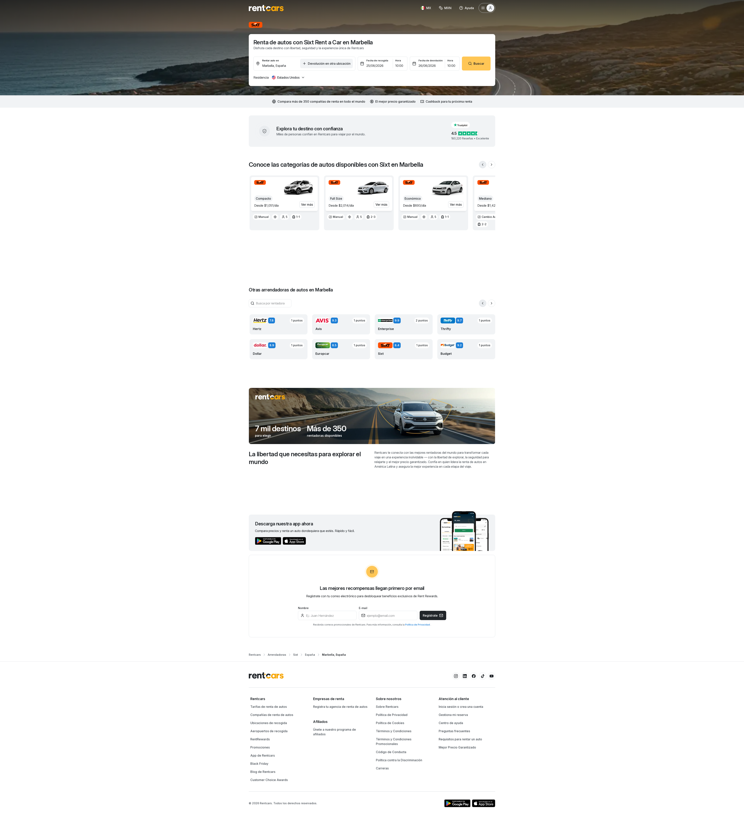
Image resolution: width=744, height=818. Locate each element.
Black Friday (259, 764)
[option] (261, 217)
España (310, 654)
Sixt (295, 654)
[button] (463, 125)
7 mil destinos (278, 428)
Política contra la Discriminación (399, 760)
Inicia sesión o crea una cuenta (461, 707)
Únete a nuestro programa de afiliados (334, 732)
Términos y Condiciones (393, 731)
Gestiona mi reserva (453, 715)
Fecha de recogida (377, 60)
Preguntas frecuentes (454, 731)
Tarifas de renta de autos (268, 707)
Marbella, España (334, 654)
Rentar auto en (270, 60)
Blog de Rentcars (262, 772)
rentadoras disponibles (324, 435)
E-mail (363, 608)
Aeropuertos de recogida (269, 731)
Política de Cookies (390, 723)
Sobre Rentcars (387, 707)
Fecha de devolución (430, 60)
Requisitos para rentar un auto (460, 739)
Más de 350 (326, 428)
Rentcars (255, 654)
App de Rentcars (262, 755)
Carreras (382, 768)
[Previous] (482, 164)
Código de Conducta (391, 752)
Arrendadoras (277, 654)
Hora (398, 60)
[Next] (491, 164)
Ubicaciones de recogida (268, 723)
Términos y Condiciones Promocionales (393, 741)
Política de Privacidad (418, 624)
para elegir (263, 435)
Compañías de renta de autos (271, 715)
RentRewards (260, 739)
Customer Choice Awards (269, 780)
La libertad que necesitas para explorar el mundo (305, 458)
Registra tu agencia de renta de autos (340, 707)
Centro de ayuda (451, 723)
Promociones (260, 747)
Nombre (303, 608)
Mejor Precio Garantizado (457, 747)
